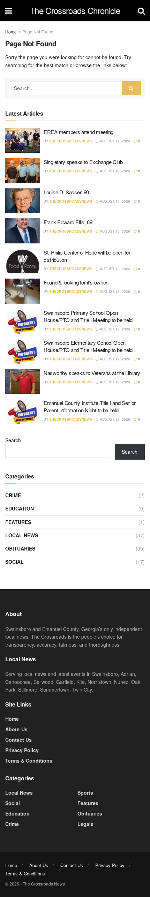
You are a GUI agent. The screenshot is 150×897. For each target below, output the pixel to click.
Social (14, 561)
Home (11, 31)
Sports (85, 792)
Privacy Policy (22, 750)
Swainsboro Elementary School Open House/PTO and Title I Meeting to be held (88, 346)
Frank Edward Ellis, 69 (68, 222)
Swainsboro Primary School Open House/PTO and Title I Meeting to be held (88, 316)
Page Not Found (37, 31)
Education (19, 508)
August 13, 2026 (114, 291)
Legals (85, 823)
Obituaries (20, 548)
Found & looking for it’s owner (75, 282)
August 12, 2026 (114, 329)
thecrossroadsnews (71, 141)
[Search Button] (131, 88)
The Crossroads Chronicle (75, 10)
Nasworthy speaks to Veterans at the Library (92, 372)
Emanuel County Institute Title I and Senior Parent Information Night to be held (90, 406)
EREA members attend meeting (78, 131)
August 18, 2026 (114, 268)
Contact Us (18, 739)
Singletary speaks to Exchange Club (83, 161)
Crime (13, 495)
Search (13, 440)
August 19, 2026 (114, 141)
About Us (16, 729)
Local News (21, 535)
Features (18, 521)
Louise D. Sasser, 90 (66, 192)
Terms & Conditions (28, 760)
